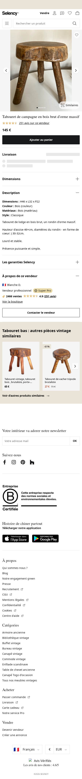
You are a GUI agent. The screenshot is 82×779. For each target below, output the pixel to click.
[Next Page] (76, 70)
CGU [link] (7, 594)
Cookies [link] (9, 610)
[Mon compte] (54, 13)
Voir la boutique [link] (12, 301)
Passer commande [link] (16, 697)
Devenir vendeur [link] (13, 730)
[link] (10, 13)
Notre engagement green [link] (18, 578)
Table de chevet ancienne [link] (18, 669)
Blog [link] (5, 573)
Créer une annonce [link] (14, 735)
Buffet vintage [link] (11, 643)
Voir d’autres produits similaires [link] (23, 395)
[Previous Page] (6, 70)
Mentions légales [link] (15, 600)
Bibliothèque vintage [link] (15, 638)
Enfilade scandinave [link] (15, 664)
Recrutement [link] (12, 589)
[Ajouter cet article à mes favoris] (76, 35)
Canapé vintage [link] (12, 654)
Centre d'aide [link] (13, 616)
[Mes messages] (62, 13)
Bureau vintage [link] (12, 648)
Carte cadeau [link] (13, 707)
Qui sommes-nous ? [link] (14, 568)
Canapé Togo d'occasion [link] (17, 675)
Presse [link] (6, 584)
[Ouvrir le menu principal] (6, 23)
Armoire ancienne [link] (13, 632)
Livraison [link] (10, 702)
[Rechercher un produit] (75, 23)
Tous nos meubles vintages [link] (19, 680)
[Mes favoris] (70, 13)
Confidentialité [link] (14, 605)
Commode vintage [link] (14, 659)
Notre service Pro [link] (13, 713)
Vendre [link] (44, 13)
